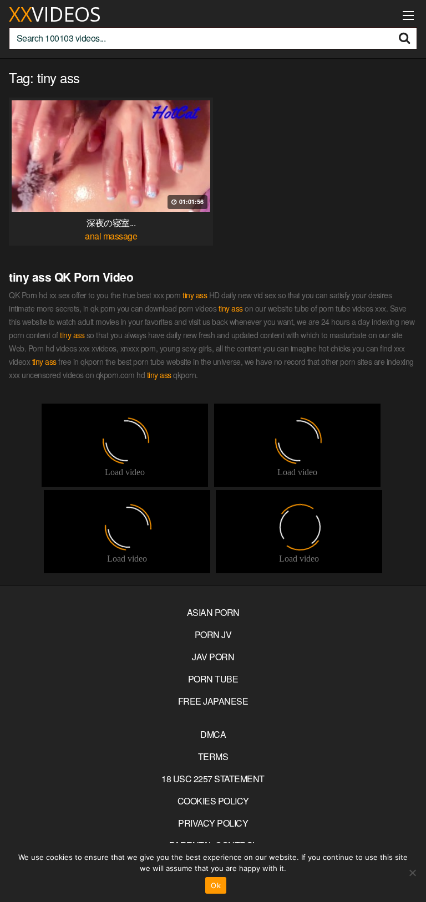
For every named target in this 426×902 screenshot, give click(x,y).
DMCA (213, 734)
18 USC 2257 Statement (213, 778)
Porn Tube (213, 678)
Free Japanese (213, 701)
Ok (216, 885)
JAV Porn (213, 656)
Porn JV (213, 634)
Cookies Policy (213, 800)
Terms (213, 756)
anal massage (111, 236)
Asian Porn (213, 612)
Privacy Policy (213, 823)
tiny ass (194, 294)
